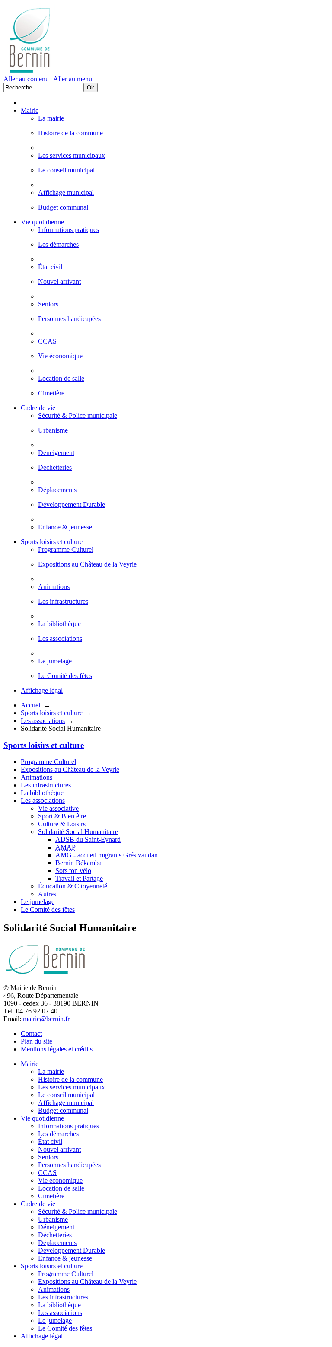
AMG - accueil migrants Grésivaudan (106, 855)
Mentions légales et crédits (57, 1049)
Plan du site (36, 1041)
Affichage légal (42, 690)
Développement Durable (71, 504)
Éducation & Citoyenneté (72, 886)
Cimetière (51, 393)
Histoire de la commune (70, 133)
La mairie (51, 118)
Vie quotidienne (42, 222)
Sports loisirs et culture (52, 541)
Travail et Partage (79, 878)
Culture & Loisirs (62, 824)
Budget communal (63, 207)
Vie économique (60, 356)
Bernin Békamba (78, 862)
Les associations (60, 638)
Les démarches (58, 244)
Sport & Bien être (62, 816)
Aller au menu (72, 79)
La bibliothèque (59, 623)
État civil (50, 267)
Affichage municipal (66, 192)
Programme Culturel (65, 549)
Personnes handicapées (69, 318)
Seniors (48, 304)
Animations (54, 586)
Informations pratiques (68, 229)
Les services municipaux (71, 155)
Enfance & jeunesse (65, 527)
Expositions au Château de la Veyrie (87, 564)
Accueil (31, 705)
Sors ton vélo (73, 870)
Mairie (29, 110)
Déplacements (57, 490)
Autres (47, 894)
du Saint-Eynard (88, 839)
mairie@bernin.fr (46, 1018)
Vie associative (58, 808)
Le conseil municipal (66, 170)
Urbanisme (53, 430)
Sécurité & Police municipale (77, 415)
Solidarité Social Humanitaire (78, 831)
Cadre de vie (38, 407)
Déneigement (56, 452)
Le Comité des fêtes (65, 675)
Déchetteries (55, 467)
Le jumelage (55, 661)
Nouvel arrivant (59, 281)
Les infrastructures (63, 601)
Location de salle (61, 378)
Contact (31, 1033)
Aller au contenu (26, 79)
